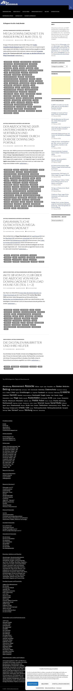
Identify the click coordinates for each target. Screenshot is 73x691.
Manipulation (65, 398)
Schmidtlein (15, 201)
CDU (29, 389)
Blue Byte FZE (33, 169)
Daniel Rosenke (6, 625)
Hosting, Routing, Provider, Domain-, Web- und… (15, 668)
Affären (37, 386)
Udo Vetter (26, 324)
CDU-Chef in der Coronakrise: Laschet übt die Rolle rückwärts (60, 128)
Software (29, 102)
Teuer (64, 405)
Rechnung (7, 100)
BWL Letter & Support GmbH (19, 70)
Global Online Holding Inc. (26, 180)
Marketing (8, 189)
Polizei (31, 96)
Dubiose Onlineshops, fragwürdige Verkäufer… (14, 567)
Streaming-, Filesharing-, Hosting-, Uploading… (14, 575)
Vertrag (39, 110)
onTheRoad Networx (10, 197)
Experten (32, 78)
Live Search (16, 186)
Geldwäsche (23, 81)
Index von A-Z (16, 11)
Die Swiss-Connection (8, 454)
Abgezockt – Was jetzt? (8, 500)
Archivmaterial (65, 49)
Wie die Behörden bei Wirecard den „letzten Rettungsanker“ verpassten (60, 120)
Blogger (7, 70)
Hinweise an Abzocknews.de (10, 506)
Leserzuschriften (7, 476)
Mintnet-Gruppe (7, 597)
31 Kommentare (30, 146)
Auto (55, 386)
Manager (59, 398)
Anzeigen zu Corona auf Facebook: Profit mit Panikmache (59, 113)
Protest (46, 400)
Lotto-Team (5, 594)
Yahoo (14, 208)
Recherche (38, 98)
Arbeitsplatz (33, 64)
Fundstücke (5, 498)
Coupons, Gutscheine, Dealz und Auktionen (13, 565)
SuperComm (18, 203)
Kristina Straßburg (10, 89)
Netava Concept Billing (34, 191)
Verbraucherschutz (10, 326)
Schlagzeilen (61, 52)
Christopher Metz (14, 72)
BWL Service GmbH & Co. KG (35, 70)
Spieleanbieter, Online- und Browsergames (13, 672)
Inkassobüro (8, 85)
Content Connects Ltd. (31, 171)
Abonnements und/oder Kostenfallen (12, 559)
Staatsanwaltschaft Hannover (23, 104)
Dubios (8, 392)
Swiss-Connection (7, 654)
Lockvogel (32, 91)
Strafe (30, 106)
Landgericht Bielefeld (31, 89)
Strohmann (37, 106)
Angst (32, 309)
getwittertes (54, 51)
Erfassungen (63, 44)
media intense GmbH (35, 189)
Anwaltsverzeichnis (7, 489)
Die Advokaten (6, 537)
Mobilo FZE (8, 322)
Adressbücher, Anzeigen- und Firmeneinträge (14, 560)
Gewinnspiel (36, 395)
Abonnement (8, 61)
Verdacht (21, 110)
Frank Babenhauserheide (11, 81)
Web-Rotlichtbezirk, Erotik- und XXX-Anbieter (14, 680)
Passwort (24, 96)
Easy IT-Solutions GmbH (24, 314)
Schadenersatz (27, 100)
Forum (39, 78)
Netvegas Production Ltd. (12, 193)
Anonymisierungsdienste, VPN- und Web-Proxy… (15, 660)
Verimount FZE (8, 206)
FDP (46, 392)
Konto (18, 87)
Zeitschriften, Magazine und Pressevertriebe (13, 578)
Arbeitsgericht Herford (21, 64)
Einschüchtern (30, 76)
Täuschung (26, 203)
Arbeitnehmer (8, 64)
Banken (59, 386)
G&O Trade (14, 180)
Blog (36, 68)
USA (27, 407)
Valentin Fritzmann (30, 108)
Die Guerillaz (6, 586)
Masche (15, 189)
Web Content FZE (38, 206)
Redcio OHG (26, 199)
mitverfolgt (26, 238)
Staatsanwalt (8, 104)
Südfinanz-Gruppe (7, 605)
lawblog (34, 318)
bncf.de (4, 424)
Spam (4, 405)
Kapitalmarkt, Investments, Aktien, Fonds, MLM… (15, 571)
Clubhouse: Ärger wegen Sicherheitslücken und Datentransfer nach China (60, 196)
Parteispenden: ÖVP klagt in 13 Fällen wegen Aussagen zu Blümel (60, 174)
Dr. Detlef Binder (27, 74)
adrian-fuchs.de (6, 428)
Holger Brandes (24, 83)
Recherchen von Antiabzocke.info (13, 299)
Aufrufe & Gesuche (7, 475)
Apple (45, 386)
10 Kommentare (32, 288)
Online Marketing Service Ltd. (32, 195)
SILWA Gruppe (6, 603)
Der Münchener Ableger (9, 451)
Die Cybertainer (7, 464)
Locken (26, 259)
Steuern (23, 405)
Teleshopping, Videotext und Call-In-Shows (13, 576)
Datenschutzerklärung (50, 688)
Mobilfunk (26, 400)
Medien (39, 93)
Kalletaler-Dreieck (7, 641)
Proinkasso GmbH (9, 98)
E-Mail (38, 178)
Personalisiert (23, 197)
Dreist (32, 178)
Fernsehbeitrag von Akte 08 (18, 240)
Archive (47, 11)
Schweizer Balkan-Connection (10, 600)
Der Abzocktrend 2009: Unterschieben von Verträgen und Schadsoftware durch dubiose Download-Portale (21, 134)
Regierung (15, 403)
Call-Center (24, 389)
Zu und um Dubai (7, 611)
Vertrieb (24, 206)
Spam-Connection (7, 460)
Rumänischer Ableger (8, 456)
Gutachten (39, 81)
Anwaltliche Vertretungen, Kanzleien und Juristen (15, 662)
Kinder (11, 398)
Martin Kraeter (30, 93)
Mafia (22, 93)
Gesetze (19, 395)
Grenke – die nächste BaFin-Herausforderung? (59, 160)
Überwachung (42, 410)
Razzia (40, 197)
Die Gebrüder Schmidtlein (9, 448)
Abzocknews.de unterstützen (61, 54)
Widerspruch (8, 113)
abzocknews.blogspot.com (9, 440)
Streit (31, 405)
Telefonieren (43, 405)
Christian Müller (7, 624)
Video (6, 329)
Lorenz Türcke (9, 93)
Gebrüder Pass (6, 589)
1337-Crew (6, 465)
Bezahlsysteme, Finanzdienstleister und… (13, 664)
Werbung (7, 208)
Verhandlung (30, 110)
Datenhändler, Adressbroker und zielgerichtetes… (15, 667)
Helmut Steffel (14, 83)
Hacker (48, 395)
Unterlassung (8, 108)
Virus (30, 206)
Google (38, 180)
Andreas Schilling (26, 61)
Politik (35, 400)
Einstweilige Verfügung (11, 78)
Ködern (16, 184)
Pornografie (32, 197)
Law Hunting (23, 91)
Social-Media (26, 11)
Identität (40, 83)
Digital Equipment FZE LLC (29, 312)
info (19, 446)
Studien (36, 405)
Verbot (31, 408)
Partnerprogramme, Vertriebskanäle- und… (13, 675)
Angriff (41, 386)
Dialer (6, 178)
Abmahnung (7, 386)
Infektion (25, 182)
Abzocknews (19, 40)
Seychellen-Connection (8, 651)
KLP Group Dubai (9, 87)
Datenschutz (18, 15)
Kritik (50, 398)
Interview (26, 85)
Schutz (22, 201)
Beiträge (66, 46)
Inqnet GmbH (17, 85)
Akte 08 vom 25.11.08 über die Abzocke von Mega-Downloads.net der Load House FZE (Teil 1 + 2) (23, 280)
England (17, 392)
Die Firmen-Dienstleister (9, 538)
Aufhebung (8, 66)
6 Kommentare (31, 231)
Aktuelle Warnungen (9, 30)
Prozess (19, 98)
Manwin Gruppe (7, 595)
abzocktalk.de (6, 427)
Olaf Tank (18, 195)
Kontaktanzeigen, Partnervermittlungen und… (14, 573)
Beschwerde (8, 68)
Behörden (66, 386)
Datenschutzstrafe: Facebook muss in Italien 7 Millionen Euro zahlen (60, 152)
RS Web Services (35, 199)
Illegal (61, 395)
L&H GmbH (20, 89)
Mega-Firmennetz (7, 644)
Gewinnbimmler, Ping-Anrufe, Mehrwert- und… (14, 568)
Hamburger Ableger (8, 457)
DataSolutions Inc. (24, 174)
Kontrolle (25, 398)
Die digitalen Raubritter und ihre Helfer (22, 344)
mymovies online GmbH (19, 191)
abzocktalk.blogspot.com (9, 438)
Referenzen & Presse (8, 15)
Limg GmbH (7, 186)
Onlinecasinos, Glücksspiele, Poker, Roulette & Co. (15, 673)
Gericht (32, 81)
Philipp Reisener (6, 648)
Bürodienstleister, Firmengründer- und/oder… (14, 665)
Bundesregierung (16, 389)
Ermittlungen (23, 78)
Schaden (7, 201)
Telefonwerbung (53, 405)
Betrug (16, 68)
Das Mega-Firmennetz (8, 452)
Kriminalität (34, 184)
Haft (6, 83)
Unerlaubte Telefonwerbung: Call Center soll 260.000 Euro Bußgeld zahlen (60, 135)
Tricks (68, 405)
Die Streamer (6, 545)
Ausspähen (50, 386)
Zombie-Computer (23, 208)
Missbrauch (8, 191)
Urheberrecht (18, 108)
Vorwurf (15, 410)
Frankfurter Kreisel (7, 459)
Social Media (20, 102)
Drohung (21, 76)
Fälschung (57, 392)
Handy (56, 395)
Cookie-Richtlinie (40, 688)
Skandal (7, 102)
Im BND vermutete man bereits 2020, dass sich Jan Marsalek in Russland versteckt (60, 106)
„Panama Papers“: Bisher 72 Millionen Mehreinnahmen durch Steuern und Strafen (60, 181)
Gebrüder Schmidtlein (8, 638)
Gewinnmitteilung (27, 395)
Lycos (41, 186)
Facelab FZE (8, 316)
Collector (25, 72)
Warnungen (57, 46)
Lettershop (8, 320)
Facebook (41, 392)
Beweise (22, 68)
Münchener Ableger (7, 646)
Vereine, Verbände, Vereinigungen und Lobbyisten (15, 678)
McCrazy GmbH (23, 189)
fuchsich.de (5, 425)
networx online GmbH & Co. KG (29, 193)
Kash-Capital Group (8, 592)
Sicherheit (41, 403)
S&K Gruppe (6, 599)
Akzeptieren (32, 684)
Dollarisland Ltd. (15, 178)
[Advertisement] (60, 85)
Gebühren (6, 395)
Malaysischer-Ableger (8, 643)
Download (26, 178)
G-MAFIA (7, 180)
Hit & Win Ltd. (16, 182)
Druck (14, 314)
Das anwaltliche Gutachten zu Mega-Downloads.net (19, 225)
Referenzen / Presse (7, 492)
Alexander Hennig (7, 622)
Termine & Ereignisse (8, 497)
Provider (51, 400)
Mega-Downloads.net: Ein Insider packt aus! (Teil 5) (23, 35)
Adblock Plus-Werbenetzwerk (10, 584)
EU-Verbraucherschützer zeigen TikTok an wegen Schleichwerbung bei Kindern (60, 167)
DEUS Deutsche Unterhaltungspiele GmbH (33, 176)
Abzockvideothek (8, 272)
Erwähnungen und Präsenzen (59, 47)
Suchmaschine (8, 203)
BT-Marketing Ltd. (9, 171)
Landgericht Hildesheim (11, 91)
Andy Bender (36, 61)
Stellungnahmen (7, 478)
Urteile (22, 407)
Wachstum (21, 410)
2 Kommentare (30, 40)
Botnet (42, 169)
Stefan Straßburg (10, 106)
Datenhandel (33, 72)
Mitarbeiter (8, 96)
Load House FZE (25, 186)
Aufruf (15, 66)
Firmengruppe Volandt (8, 587)
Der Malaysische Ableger (9, 449)
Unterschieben (36, 203)
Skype (13, 102)
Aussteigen (22, 66)
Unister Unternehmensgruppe (10, 607)
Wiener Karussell (7, 608)
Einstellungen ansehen (60, 684)
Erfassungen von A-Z (37, 11)
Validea (41, 261)
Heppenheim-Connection (9, 591)
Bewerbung (30, 68)
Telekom (59, 405)
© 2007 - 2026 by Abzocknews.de (10, 688)
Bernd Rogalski (32, 66)
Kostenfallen (25, 87)
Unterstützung (55, 11)
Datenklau (8, 74)
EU (31, 392)
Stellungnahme (21, 106)
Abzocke (16, 61)
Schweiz (35, 100)
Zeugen (16, 113)
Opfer (40, 366)
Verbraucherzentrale (11, 110)
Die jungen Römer (7, 635)
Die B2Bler (5, 628)
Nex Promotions (9, 195)
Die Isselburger (6, 633)
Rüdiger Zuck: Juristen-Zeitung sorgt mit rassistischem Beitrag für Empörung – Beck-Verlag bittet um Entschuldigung (60, 205)
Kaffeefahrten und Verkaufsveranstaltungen (13, 570)
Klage (33, 85)
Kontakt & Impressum (30, 15)
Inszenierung (8, 184)
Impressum (59, 688)
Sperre (36, 102)
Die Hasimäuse (6, 632)
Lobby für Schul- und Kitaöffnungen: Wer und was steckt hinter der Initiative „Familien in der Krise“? (60, 144)
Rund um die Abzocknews (9, 473)
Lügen (16, 93)
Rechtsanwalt (16, 100)
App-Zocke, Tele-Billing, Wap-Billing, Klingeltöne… (15, 562)
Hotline (33, 83)
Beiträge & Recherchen (23, 30)
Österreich (16, 96)
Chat (6, 72)
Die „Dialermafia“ (7, 462)
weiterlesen (19, 55)
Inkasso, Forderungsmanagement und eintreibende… (15, 670)
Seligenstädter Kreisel (8, 602)
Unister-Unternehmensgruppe (10, 446)
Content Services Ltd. (10, 174)
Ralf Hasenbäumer (28, 98)
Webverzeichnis (7, 11)
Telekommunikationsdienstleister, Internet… (13, 676)
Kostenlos (35, 87)
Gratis (15, 257)
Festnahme (50, 392)
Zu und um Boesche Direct (9, 610)
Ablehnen (44, 684)
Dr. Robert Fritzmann (10, 76)
